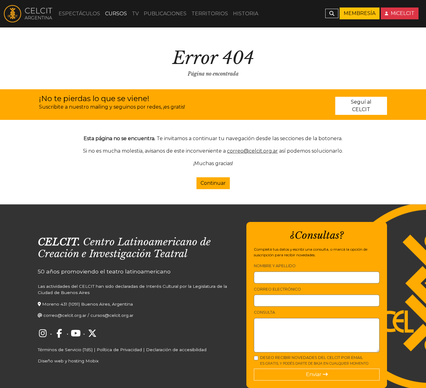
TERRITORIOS (209, 14)
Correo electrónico (277, 289)
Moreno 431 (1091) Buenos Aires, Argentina (87, 304)
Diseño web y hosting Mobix (68, 360)
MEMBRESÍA (359, 13)
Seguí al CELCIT (361, 105)
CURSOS (116, 14)
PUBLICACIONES (165, 14)
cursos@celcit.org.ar (111, 315)
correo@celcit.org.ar (252, 151)
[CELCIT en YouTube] (76, 333)
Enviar (314, 374)
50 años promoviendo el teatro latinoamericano (104, 271)
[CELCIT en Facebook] (59, 333)
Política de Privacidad (119, 349)
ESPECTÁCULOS (79, 14)
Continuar (213, 183)
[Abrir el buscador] (331, 13)
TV (135, 14)
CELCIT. (59, 242)
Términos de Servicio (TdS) (65, 349)
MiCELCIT (402, 13)
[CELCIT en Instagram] (43, 333)
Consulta (264, 312)
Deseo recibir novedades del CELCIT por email (314, 360)
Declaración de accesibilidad (176, 349)
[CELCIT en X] (92, 333)
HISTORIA (245, 14)
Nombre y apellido (275, 265)
